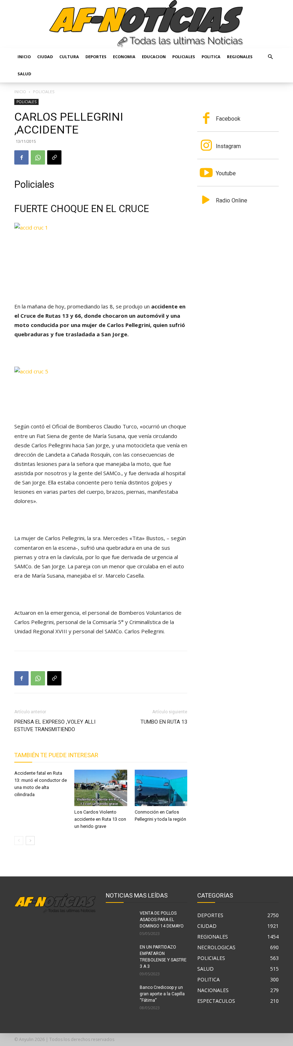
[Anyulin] (146, 24)
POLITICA (211, 56)
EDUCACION (154, 56)
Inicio (24, 56)
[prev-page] (18, 840)
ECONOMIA (124, 56)
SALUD (24, 73)
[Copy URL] (54, 157)
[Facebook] (21, 157)
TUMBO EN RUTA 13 (163, 722)
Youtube (226, 173)
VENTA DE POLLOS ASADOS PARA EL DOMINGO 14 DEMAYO (162, 920)
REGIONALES (240, 56)
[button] (270, 57)
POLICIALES (183, 56)
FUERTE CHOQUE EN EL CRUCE (81, 209)
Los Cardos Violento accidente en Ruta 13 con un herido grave (100, 819)
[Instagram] (206, 146)
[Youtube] (206, 173)
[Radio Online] (206, 201)
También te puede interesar (56, 755)
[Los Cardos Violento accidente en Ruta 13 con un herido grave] (100, 788)
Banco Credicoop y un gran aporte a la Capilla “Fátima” (162, 994)
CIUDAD (45, 56)
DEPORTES (95, 56)
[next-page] (30, 840)
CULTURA (69, 56)
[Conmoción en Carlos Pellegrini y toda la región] (161, 788)
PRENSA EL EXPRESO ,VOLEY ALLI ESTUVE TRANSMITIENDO (54, 726)
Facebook (228, 118)
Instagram (228, 146)
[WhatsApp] (38, 157)
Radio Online (231, 200)
